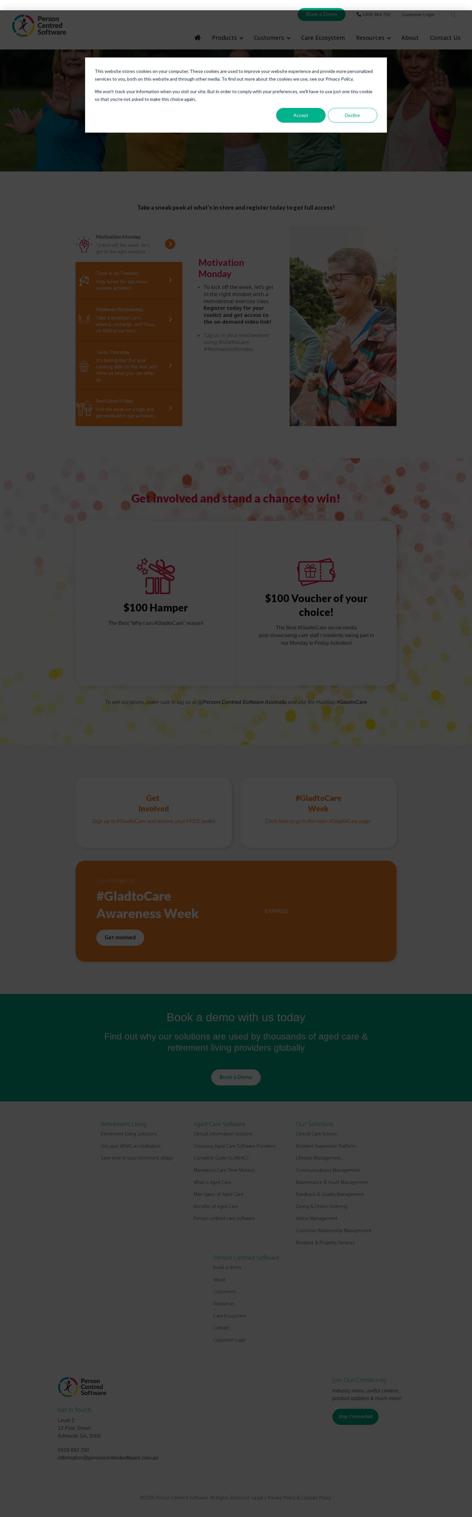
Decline (352, 115)
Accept (300, 115)
